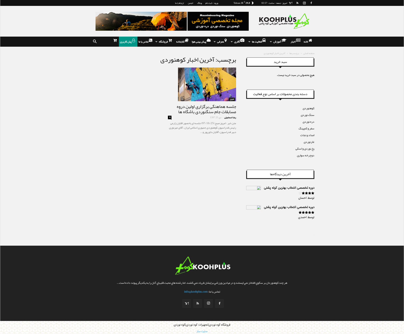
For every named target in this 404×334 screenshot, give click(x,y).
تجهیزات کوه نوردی (197, 324)
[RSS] (297, 3)
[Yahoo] (290, 3)
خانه (306, 41)
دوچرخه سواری (305, 155)
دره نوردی (308, 122)
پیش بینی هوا (199, 41)
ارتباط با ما (179, 3)
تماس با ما (143, 41)
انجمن (190, 3)
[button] (95, 42)
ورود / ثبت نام (211, 3)
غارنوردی (309, 142)
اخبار (293, 41)
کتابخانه (180, 41)
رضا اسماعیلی (230, 117)
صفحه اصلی (308, 53)
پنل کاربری (126, 41)
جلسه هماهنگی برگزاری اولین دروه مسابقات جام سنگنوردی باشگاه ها (206, 109)
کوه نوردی (179, 324)
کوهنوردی (308, 108)
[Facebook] (311, 3)
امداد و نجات (307, 135)
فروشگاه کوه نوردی (219, 324)
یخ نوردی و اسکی (304, 148)
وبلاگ (199, 3)
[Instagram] (304, 3)
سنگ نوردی (307, 115)
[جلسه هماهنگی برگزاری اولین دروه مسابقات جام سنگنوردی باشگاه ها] (202, 84)
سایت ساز (202, 331)
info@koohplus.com (196, 291)
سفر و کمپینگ (306, 128)
